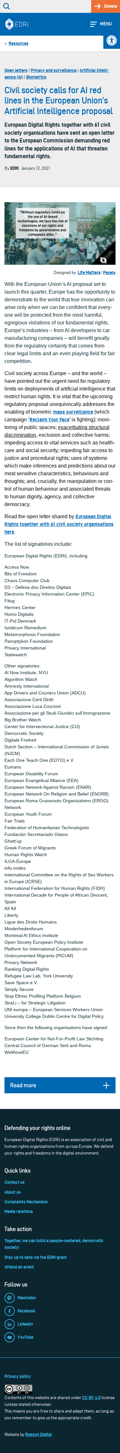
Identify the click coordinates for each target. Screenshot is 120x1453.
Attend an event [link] (19, 1266)
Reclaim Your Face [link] (49, 419)
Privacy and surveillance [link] (53, 70)
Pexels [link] (109, 272)
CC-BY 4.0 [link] (91, 1397)
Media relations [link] (18, 1211)
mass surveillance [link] (73, 412)
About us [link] (12, 1192)
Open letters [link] (16, 70)
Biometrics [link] (36, 77)
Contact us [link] (14, 1182)
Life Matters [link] (89, 272)
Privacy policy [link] (17, 1376)
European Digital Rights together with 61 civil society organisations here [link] (59, 524)
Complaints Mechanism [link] (26, 1201)
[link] (111, 40)
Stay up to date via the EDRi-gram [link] (35, 1257)
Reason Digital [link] (38, 1434)
